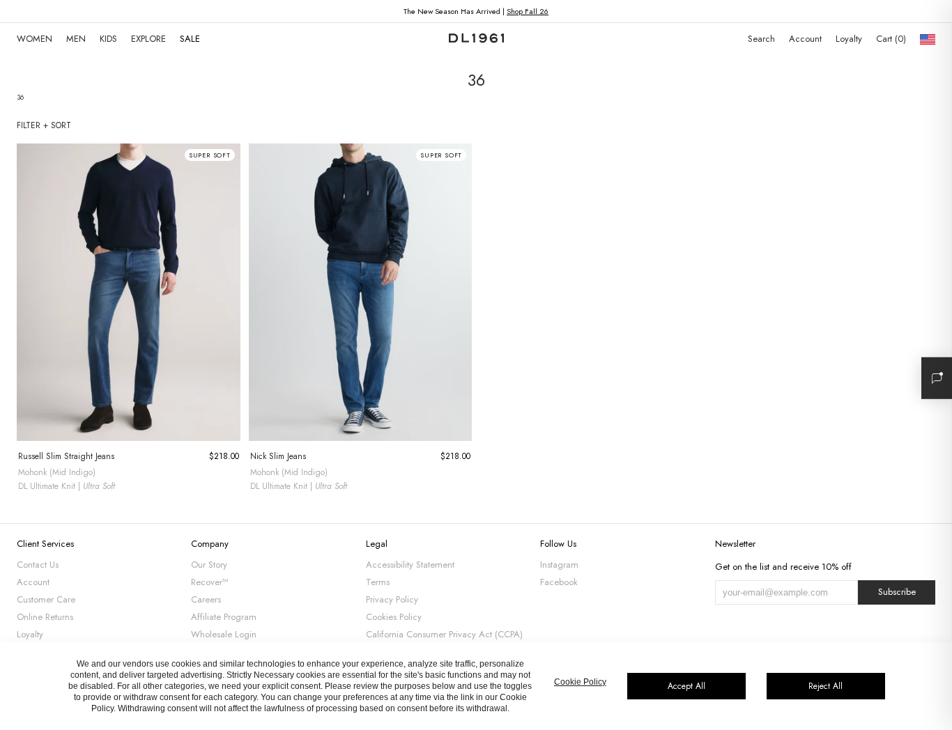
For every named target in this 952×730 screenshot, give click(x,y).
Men (76, 38)
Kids (108, 38)
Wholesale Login (223, 634)
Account (805, 38)
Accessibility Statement (410, 564)
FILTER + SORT (44, 125)
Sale (190, 38)
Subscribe (897, 591)
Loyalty (849, 38)
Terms (378, 582)
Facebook (559, 582)
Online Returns (45, 616)
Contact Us (38, 564)
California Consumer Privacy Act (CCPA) (444, 634)
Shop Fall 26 (527, 11)
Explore (148, 38)
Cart (889, 38)
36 (20, 97)
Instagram (559, 564)
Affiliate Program (223, 616)
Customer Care (46, 599)
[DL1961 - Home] (476, 39)
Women (34, 38)
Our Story (209, 564)
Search (761, 38)
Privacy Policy (392, 599)
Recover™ (210, 582)
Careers (206, 599)
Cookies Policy (394, 616)
